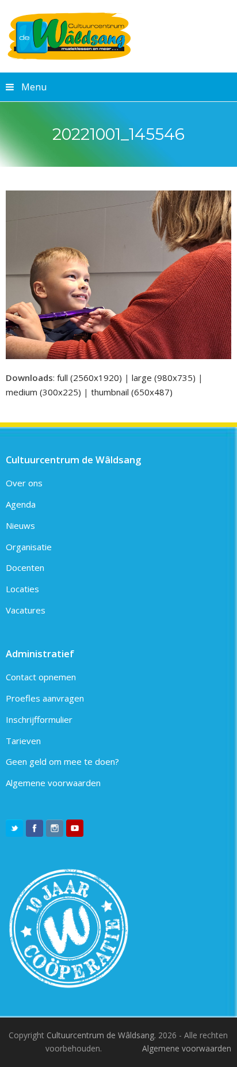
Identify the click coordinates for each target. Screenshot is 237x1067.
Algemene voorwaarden (53, 782)
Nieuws (20, 525)
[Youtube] (74, 828)
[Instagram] (54, 828)
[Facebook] (34, 828)
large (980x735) (164, 377)
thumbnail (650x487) (132, 392)
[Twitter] (14, 828)
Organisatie (29, 546)
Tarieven (23, 740)
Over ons (24, 483)
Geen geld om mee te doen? (62, 761)
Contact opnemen (41, 677)
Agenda (21, 504)
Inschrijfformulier (39, 719)
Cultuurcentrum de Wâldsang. (101, 1035)
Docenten (25, 567)
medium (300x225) (43, 392)
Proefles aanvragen (45, 698)
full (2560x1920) (89, 377)
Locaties (22, 589)
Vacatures (25, 610)
